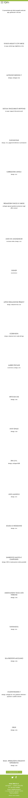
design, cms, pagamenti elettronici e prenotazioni (14, 142)
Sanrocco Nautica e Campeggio (14, 558)
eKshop (14, 270)
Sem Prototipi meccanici (14, 658)
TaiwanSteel (14, 627)
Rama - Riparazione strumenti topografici (14, 762)
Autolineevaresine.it (14, 75)
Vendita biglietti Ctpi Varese (14, 43)
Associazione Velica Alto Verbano (14, 594)
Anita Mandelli (14, 494)
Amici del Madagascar (14, 239)
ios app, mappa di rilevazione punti (14, 111)
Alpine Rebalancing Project (14, 302)
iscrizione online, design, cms (14, 241)
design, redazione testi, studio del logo (14, 336)
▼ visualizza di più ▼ (14, 772)
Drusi (14, 727)
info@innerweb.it (16, 789)
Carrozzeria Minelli (14, 172)
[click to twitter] (12, 777)
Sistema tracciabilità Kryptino (14, 109)
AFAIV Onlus (14, 429)
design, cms (14, 174)
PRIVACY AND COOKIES (14, 795)
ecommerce (14, 273)
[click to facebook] (16, 777)
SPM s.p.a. (14, 461)
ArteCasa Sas (14, 397)
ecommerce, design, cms (14, 367)
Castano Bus (14, 140)
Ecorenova (14, 334)
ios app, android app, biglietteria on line (14, 46)
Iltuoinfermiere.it (14, 692)
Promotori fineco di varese (14, 203)
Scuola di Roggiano (14, 526)
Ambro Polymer (14, 365)
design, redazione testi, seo (14, 304)
